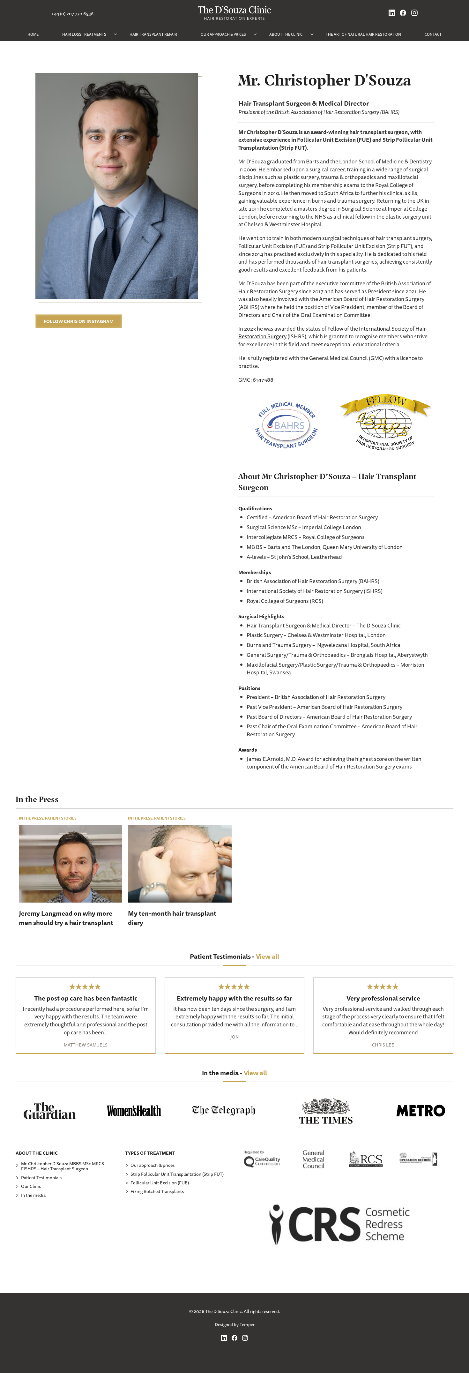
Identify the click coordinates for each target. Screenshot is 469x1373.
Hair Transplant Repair (153, 34)
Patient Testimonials (41, 1177)
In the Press (31, 818)
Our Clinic (31, 1186)
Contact (433, 34)
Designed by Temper (235, 1324)
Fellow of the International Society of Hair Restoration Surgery (332, 332)
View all (267, 956)
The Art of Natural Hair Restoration (363, 34)
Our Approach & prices (223, 34)
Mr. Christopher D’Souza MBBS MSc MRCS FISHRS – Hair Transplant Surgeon (62, 1166)
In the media (33, 1195)
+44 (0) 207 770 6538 (72, 13)
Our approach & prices (152, 1165)
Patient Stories (61, 818)
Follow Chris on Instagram (79, 321)
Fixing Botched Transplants (157, 1191)
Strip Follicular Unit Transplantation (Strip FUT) (177, 1174)
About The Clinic (285, 34)
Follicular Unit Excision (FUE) (159, 1182)
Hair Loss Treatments (84, 34)
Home (33, 34)
